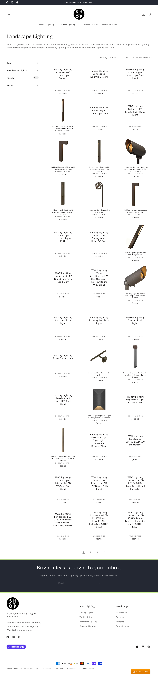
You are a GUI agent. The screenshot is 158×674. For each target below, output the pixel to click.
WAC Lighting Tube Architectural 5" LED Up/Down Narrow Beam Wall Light (99, 277)
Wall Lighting (85, 617)
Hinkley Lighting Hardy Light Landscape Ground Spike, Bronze (135, 375)
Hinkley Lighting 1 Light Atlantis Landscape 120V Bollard (63, 212)
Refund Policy (122, 626)
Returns (120, 617)
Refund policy (45, 668)
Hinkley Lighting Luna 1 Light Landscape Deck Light (135, 74)
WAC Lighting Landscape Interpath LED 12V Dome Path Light (99, 483)
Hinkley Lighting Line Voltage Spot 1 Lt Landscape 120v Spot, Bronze (135, 169)
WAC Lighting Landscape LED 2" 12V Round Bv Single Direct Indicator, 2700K (63, 519)
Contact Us (121, 612)
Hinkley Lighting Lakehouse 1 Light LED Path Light (63, 399)
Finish (10, 78)
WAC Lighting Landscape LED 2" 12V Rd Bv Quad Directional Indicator (135, 483)
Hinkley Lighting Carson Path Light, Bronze (99, 211)
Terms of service (73, 668)
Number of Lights (17, 70)
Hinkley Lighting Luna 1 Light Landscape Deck (99, 110)
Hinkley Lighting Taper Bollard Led (63, 357)
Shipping (120, 621)
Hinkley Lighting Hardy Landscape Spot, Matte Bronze (135, 295)
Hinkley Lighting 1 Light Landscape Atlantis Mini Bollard (99, 169)
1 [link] (83, 551)
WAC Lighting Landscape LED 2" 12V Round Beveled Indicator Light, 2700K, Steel (135, 519)
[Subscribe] (99, 583)
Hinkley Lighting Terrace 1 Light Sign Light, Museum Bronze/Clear (99, 440)
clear (36, 77)
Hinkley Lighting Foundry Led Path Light (99, 320)
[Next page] (112, 552)
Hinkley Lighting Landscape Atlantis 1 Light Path (135, 211)
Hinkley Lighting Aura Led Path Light (63, 320)
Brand (10, 85)
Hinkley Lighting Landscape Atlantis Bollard (99, 73)
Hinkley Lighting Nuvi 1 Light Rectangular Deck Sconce (99, 417)
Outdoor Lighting (87, 626)
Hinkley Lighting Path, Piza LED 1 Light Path (135, 254)
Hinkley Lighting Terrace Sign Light (99, 374)
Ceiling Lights (86, 612)
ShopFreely (17, 668)
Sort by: (103, 57)
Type (9, 63)
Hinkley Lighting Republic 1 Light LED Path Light (135, 399)
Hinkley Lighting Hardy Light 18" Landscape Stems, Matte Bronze (63, 458)
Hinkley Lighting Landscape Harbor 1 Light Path (63, 237)
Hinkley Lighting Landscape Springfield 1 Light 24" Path (99, 237)
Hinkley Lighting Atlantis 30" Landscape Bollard (63, 74)
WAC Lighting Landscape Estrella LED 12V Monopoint (135, 440)
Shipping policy (88, 668)
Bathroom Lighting (88, 621)
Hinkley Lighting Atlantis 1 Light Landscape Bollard (63, 127)
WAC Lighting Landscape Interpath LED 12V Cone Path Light (63, 483)
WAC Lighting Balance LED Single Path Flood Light (135, 110)
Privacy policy (59, 668)
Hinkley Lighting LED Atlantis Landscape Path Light (63, 168)
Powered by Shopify (30, 668)
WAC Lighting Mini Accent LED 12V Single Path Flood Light (63, 277)
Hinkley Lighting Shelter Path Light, (135, 320)
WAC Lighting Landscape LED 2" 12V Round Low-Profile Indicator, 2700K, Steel (99, 519)
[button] (9, 14)
